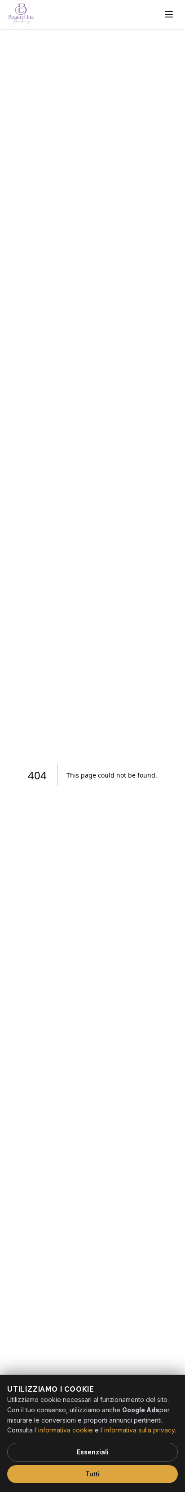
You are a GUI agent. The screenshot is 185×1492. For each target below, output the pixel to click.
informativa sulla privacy (139, 1430)
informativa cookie (65, 1430)
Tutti (92, 1474)
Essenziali (93, 1452)
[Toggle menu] (169, 14)
